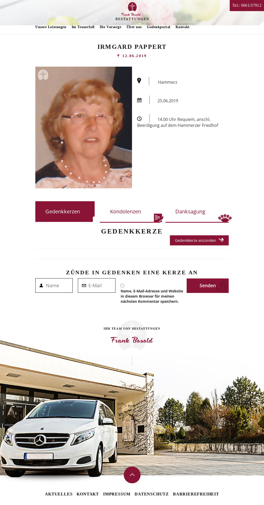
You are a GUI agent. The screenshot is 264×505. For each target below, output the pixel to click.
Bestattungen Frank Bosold (132, 11)
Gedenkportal (158, 27)
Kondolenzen (125, 211)
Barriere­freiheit (196, 494)
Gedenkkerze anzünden (195, 240)
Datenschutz (152, 494)
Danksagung (190, 211)
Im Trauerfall (83, 27)
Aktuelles (58, 494)
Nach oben (132, 475)
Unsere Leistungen (51, 27)
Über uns (134, 27)
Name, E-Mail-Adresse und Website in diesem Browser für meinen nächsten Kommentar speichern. (152, 296)
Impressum (116, 494)
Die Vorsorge (110, 27)
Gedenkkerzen (62, 211)
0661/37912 (251, 5)
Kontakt (183, 27)
